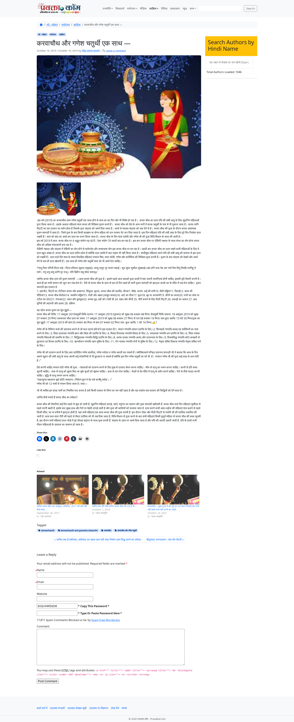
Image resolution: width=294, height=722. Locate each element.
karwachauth (47, 530)
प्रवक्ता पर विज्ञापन (98, 708)
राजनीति (107, 8)
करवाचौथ (107, 530)
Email (40, 582)
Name (40, 570)
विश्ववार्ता (120, 8)
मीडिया (143, 8)
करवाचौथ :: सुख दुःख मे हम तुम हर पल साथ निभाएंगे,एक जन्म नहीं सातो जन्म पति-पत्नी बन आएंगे (173, 507)
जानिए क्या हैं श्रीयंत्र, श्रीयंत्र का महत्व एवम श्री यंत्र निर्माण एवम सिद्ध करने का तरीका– (99, 539)
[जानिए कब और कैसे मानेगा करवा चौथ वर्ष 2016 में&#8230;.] (118, 489)
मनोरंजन (66, 25)
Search (250, 8)
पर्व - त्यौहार (52, 25)
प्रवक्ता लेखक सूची (77, 708)
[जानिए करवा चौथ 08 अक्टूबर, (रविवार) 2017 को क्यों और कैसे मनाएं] (63, 489)
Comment (43, 626)
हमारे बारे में (42, 708)
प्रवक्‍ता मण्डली (57, 708)
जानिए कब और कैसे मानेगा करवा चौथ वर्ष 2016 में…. (114, 506)
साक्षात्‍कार (175, 8)
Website (42, 594)
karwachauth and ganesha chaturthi (79, 530)
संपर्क (124, 708)
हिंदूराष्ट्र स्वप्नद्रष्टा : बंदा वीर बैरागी (164, 539)
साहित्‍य (152, 8)
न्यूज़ (185, 8)
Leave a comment (116, 50)
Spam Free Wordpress (105, 620)
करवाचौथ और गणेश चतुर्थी (127, 530)
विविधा (164, 8)
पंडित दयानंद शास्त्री (91, 50)
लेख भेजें (115, 708)
